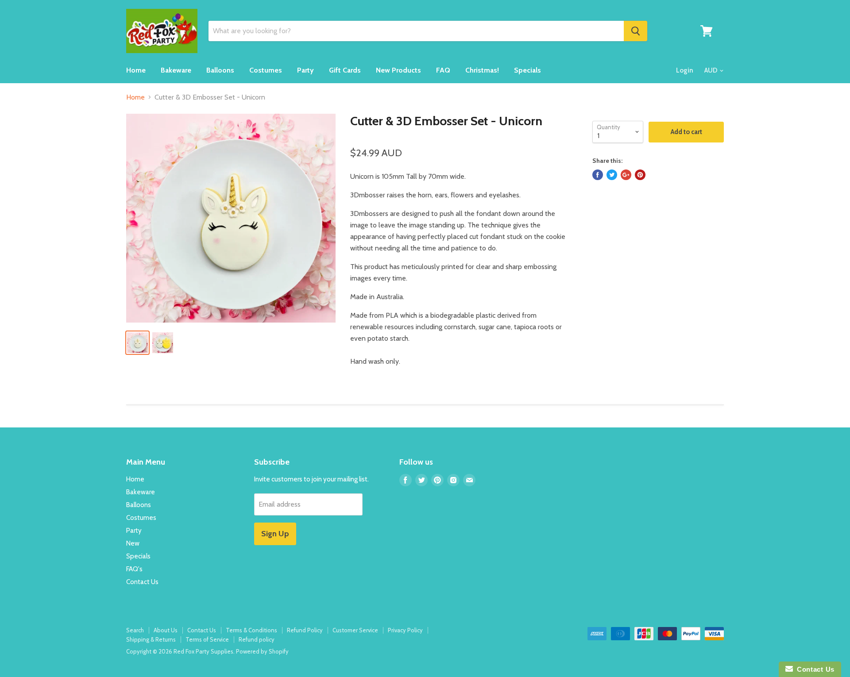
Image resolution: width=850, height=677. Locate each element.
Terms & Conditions (251, 630)
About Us (166, 630)
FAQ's (134, 569)
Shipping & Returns (151, 639)
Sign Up (275, 534)
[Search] (635, 31)
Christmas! (482, 70)
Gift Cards (345, 70)
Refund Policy (305, 630)
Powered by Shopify (262, 651)
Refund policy (256, 639)
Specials (527, 70)
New (132, 543)
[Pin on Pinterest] (640, 174)
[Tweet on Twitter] (612, 174)
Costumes (265, 70)
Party (305, 70)
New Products (398, 70)
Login (684, 70)
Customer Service (355, 630)
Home (136, 70)
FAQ (443, 70)
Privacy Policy (405, 630)
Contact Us (142, 582)
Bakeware (176, 70)
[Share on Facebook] (597, 174)
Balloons (220, 70)
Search (135, 630)
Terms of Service (207, 639)
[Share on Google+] (626, 174)
